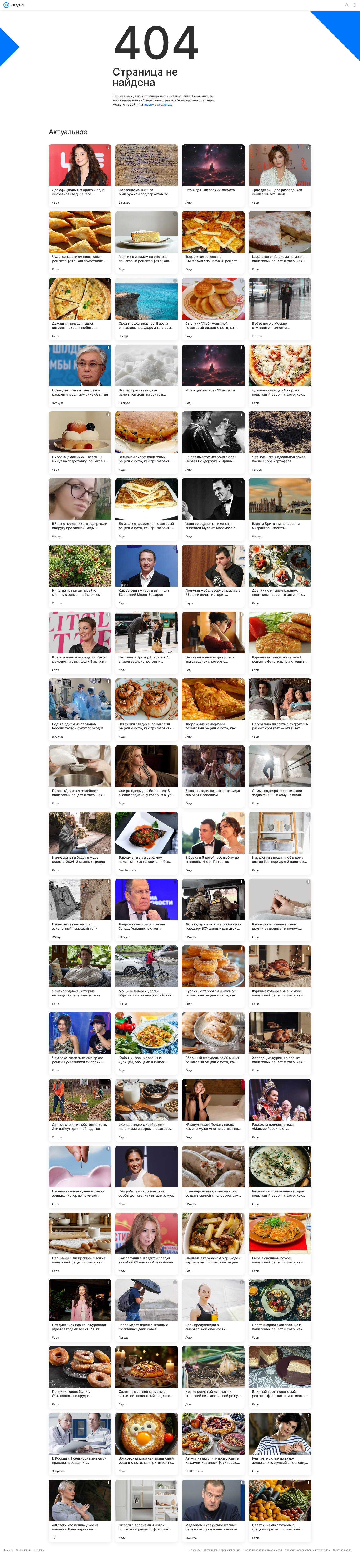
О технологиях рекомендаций (222, 1550)
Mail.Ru (8, 1550)
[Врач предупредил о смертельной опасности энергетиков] (213, 1310)
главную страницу (157, 104)
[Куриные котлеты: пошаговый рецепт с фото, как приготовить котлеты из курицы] (280, 643)
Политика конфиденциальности (263, 1550)
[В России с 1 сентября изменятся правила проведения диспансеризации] (80, 1444)
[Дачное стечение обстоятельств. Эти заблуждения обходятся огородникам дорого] (80, 1110)
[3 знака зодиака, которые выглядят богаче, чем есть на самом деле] (80, 976)
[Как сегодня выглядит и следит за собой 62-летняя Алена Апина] (146, 1244)
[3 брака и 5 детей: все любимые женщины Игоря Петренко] (213, 843)
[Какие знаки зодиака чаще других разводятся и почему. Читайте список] (280, 910)
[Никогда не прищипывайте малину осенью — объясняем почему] (80, 576)
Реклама (39, 1550)
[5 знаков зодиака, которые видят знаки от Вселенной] (213, 776)
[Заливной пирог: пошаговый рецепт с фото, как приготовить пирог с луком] (146, 442)
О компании (23, 1550)
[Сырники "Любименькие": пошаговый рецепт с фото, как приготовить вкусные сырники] (213, 309)
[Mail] (6, 5)
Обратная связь (342, 1550)
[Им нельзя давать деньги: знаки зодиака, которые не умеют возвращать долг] (80, 1177)
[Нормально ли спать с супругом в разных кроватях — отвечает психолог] (280, 709)
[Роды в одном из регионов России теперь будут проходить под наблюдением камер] (80, 709)
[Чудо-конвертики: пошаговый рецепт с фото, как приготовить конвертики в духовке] (80, 242)
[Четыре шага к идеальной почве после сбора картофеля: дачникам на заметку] (280, 442)
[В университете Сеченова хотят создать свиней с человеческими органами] (213, 1177)
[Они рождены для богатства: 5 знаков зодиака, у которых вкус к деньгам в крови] (146, 776)
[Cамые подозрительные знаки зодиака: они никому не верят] (280, 776)
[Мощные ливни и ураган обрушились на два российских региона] (146, 976)
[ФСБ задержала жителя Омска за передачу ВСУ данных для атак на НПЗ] (213, 910)
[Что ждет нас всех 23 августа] (213, 175)
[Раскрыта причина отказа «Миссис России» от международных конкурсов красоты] (280, 1110)
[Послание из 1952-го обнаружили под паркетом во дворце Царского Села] (146, 175)
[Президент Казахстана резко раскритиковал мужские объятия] (80, 376)
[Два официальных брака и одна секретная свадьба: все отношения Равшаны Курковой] (80, 175)
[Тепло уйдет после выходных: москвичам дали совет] (146, 1310)
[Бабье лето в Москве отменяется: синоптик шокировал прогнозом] (280, 309)
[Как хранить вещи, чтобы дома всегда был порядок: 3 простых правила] (280, 843)
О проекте (194, 1550)
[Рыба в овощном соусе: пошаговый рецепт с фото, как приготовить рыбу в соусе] (280, 1244)
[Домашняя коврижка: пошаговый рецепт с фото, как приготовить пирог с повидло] (146, 509)
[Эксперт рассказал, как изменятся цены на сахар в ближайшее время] (146, 376)
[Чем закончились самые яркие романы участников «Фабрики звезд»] (80, 1043)
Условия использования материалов (307, 1550)
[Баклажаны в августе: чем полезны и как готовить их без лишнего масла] (146, 843)
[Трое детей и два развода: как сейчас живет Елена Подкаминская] (280, 175)
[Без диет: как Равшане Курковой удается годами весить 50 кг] (80, 1310)
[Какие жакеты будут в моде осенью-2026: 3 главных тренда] (80, 843)
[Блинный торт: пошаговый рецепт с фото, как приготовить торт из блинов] (280, 1377)
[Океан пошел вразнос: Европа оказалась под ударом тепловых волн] (146, 309)
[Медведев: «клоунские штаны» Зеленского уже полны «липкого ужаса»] (213, 1511)
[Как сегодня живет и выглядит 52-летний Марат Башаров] (146, 576)
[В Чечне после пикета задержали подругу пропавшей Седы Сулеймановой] (80, 509)
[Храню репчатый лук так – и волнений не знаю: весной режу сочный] (213, 1377)
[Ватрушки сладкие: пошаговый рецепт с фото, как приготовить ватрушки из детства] (146, 709)
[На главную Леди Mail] (16, 5)
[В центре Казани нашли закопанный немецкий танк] (80, 910)
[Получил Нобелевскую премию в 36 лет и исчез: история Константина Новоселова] (213, 576)
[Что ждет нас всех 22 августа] (213, 376)
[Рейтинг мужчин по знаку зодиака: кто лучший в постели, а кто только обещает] (280, 1444)
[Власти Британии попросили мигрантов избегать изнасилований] (280, 509)
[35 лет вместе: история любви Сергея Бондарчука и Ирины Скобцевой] (213, 442)
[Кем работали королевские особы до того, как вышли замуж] (146, 1177)
